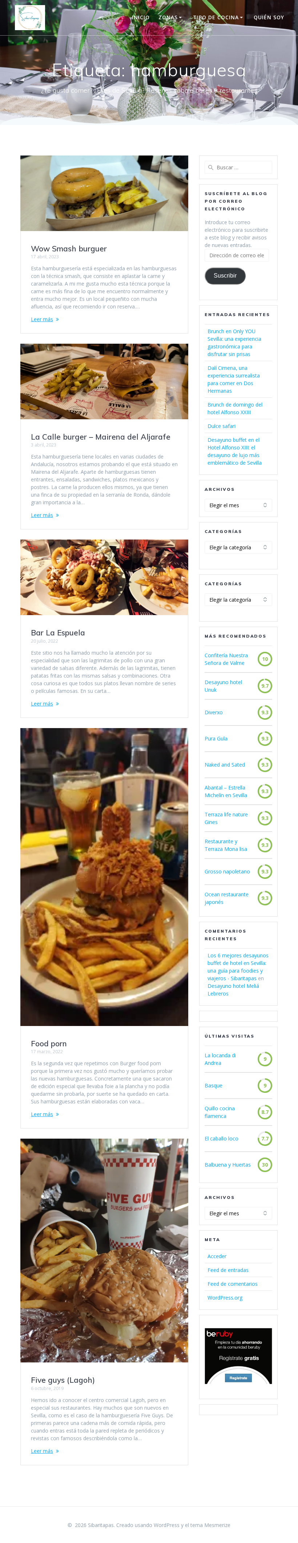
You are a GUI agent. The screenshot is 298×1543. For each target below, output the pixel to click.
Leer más (42, 319)
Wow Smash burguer (69, 248)
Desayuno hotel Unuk (223, 686)
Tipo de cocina (216, 17)
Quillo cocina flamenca (220, 1112)
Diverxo (214, 712)
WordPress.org (225, 1297)
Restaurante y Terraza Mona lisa (226, 845)
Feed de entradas (228, 1270)
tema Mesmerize (210, 1525)
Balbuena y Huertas (228, 1164)
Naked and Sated (225, 764)
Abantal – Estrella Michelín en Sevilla (226, 791)
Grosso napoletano (227, 871)
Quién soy (269, 17)
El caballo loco (221, 1138)
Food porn (49, 1043)
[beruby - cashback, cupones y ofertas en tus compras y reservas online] (238, 1382)
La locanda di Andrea (220, 1059)
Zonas (168, 17)
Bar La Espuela (58, 632)
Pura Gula (216, 738)
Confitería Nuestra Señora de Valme (226, 659)
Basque (213, 1085)
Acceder (217, 1256)
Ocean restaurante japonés (227, 898)
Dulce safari (221, 426)
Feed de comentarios (233, 1283)
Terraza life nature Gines (226, 818)
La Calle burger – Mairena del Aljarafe (100, 436)
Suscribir (225, 275)
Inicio (141, 17)
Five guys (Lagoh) (63, 1380)
